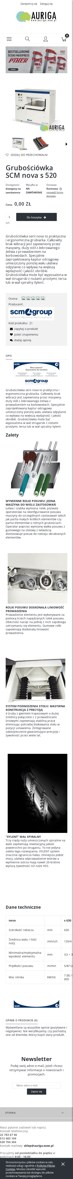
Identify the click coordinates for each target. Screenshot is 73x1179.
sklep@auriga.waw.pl (39, 1146)
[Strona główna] (36, 17)
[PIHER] (36, 59)
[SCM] (31, 313)
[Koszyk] (64, 39)
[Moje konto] (45, 39)
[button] (9, 39)
